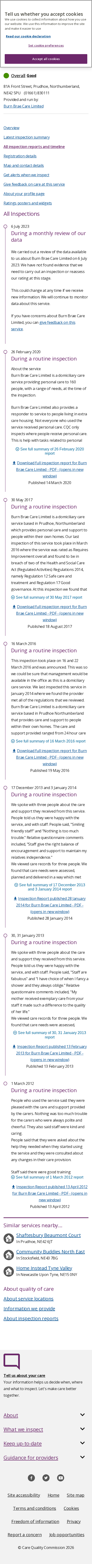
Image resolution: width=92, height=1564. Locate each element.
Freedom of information (35, 1521)
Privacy (74, 1521)
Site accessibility (24, 1495)
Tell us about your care (24, 1375)
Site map (75, 1495)
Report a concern (25, 1534)
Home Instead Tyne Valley (44, 1268)
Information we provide (29, 1308)
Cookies (71, 1508)
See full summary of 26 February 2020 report (51, 451)
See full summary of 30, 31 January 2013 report (51, 1035)
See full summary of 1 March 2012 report (49, 1177)
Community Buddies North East (50, 1251)
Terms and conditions (34, 1508)
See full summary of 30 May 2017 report (48, 597)
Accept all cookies (46, 59)
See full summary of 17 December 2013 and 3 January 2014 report (51, 887)
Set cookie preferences (46, 45)
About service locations (29, 1298)
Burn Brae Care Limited (23, 106)
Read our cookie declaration (28, 36)
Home (53, 1495)
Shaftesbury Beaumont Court (48, 1235)
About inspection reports (31, 1318)
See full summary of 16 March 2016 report (50, 741)
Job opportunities (66, 1534)
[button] (46, 75)
